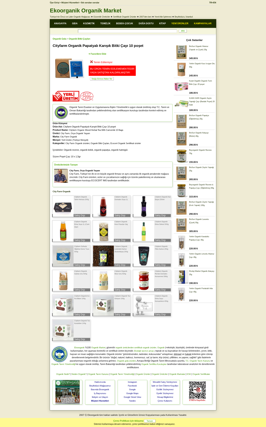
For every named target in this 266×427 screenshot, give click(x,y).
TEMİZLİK (105, 23)
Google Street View (132, 397)
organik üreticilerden (125, 347)
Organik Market (98, 347)
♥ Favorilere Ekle (97, 54)
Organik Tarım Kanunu (98, 374)
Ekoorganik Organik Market (85, 10)
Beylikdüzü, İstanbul (184, 16)
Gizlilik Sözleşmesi (164, 389)
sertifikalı (138, 347)
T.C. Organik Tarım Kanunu (198, 361)
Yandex (132, 401)
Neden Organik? (79, 374)
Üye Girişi (54, 2)
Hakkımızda (100, 382)
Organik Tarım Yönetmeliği (63, 364)
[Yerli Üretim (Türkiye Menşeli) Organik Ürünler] (66, 102)
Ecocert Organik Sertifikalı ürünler (125, 143)
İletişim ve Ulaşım (100, 397)
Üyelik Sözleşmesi (164, 393)
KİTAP (162, 23)
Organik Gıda (59, 39)
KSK (189, 374)
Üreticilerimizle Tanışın (66, 165)
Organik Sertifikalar (201, 374)
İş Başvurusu (100, 393)
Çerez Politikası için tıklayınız (128, 421)
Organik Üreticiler (160, 374)
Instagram (132, 382)
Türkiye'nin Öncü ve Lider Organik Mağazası (70, 16)
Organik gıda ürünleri (126, 361)
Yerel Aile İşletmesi (163, 16)
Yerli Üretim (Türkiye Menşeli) (74, 140)
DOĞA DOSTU (146, 23)
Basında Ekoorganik (100, 389)
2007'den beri (145, 16)
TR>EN (212, 2)
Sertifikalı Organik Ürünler (124, 16)
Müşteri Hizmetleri (100, 401)
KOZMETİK (89, 23)
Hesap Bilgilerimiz (165, 397)
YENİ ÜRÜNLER (179, 23)
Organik (161, 347)
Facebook (132, 386)
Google (132, 389)
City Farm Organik (68, 136)
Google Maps (132, 393)
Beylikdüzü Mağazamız (100, 386)
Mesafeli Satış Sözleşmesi (165, 382)
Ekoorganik (79, 347)
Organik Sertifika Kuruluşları (154, 364)
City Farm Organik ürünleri (77, 143)
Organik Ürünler (143, 374)
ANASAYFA (60, 23)
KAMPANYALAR (203, 23)
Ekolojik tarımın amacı (144, 351)
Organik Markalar (177, 374)
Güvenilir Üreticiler (101, 16)
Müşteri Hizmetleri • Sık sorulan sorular (80, 2)
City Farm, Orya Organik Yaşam (75, 133)
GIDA (75, 23)
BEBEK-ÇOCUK (124, 23)
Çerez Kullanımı (165, 401)
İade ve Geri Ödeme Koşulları (164, 386)
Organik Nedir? (63, 374)
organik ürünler (149, 347)
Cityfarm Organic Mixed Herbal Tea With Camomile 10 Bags (96, 130)
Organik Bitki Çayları (79, 39)
